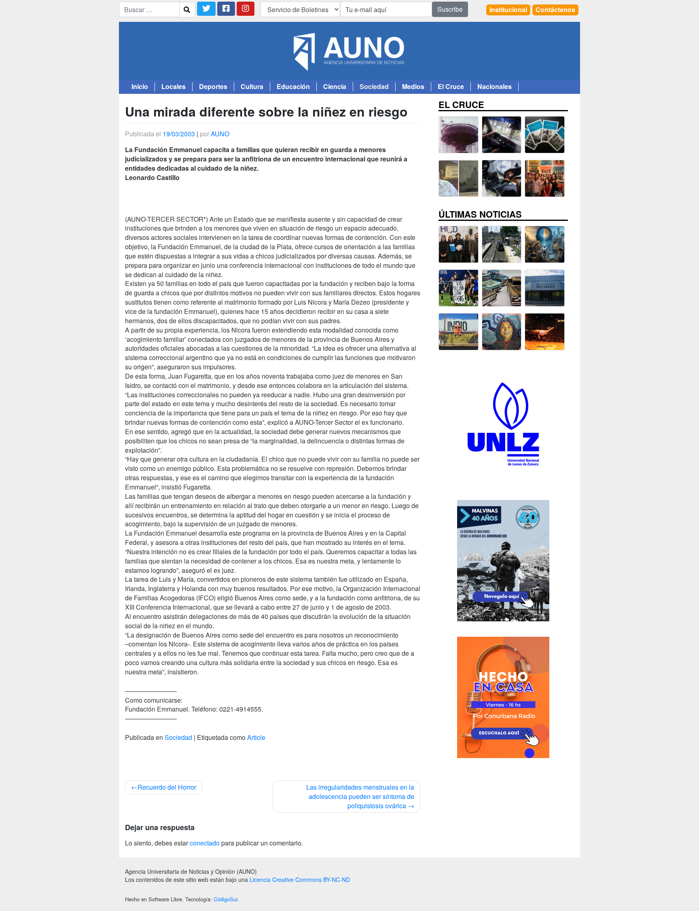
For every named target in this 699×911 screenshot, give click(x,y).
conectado (205, 842)
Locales (173, 86)
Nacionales (494, 86)
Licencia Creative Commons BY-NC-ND (300, 879)
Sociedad (374, 86)
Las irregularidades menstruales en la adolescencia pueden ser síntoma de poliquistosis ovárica (360, 796)
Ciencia (334, 86)
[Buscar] (186, 9)
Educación (293, 86)
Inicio (139, 86)
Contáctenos (555, 9)
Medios (413, 86)
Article (256, 737)
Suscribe (450, 9)
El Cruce (451, 86)
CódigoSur (225, 899)
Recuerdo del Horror (167, 787)
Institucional (508, 9)
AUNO (220, 133)
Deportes (213, 86)
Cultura (252, 86)
